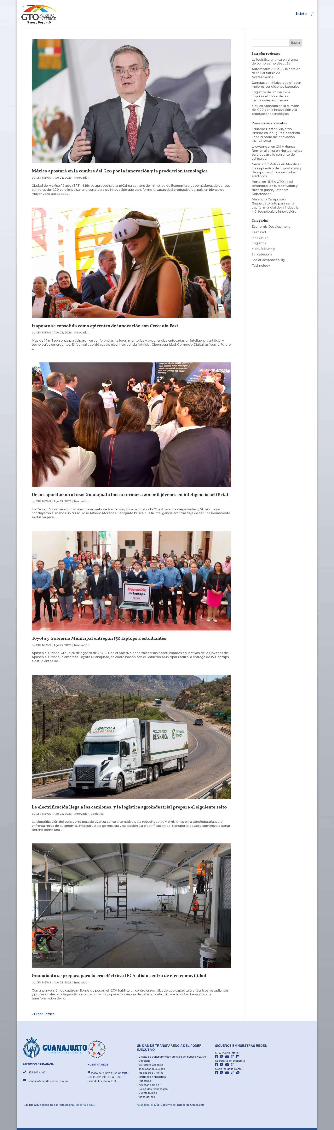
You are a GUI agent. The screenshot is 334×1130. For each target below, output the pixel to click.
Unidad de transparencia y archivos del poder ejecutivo (172, 1056)
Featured (259, 232)
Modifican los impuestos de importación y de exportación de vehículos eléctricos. (277, 170)
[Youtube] (228, 1056)
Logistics (97, 813)
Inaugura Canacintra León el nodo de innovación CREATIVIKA (276, 137)
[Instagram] (233, 1056)
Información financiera (152, 1076)
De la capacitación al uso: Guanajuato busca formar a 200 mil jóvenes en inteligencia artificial (130, 495)
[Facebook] (217, 1056)
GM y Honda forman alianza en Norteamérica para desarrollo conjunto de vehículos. (277, 152)
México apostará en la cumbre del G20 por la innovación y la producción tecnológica (120, 171)
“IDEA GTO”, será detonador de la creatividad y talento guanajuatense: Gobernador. (275, 188)
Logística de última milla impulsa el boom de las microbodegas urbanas (271, 96)
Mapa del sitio (147, 1096)
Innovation (81, 177)
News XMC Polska (266, 164)
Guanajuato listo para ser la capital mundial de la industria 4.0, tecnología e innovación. (275, 207)
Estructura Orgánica (151, 1064)
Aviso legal (144, 1104)
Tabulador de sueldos (152, 1068)
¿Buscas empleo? (150, 1084)
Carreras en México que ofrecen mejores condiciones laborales (276, 85)
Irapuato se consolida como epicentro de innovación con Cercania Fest (105, 326)
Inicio (301, 15)
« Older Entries (43, 1014)
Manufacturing (263, 249)
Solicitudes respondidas (153, 1088)
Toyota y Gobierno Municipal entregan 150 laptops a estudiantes (99, 638)
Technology (261, 265)
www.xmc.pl (261, 146)
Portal (256, 182)
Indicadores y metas (151, 1072)
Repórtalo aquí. (85, 1104)
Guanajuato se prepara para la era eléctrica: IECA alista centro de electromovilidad (119, 976)
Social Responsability (268, 260)
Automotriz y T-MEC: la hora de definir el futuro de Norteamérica (276, 73)
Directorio (144, 1060)
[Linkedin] (238, 1056)
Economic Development (271, 226)
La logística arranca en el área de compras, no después (275, 61)
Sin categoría (262, 254)
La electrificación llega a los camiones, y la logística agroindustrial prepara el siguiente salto (129, 807)
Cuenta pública (148, 1092)
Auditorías (145, 1080)
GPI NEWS (43, 177)
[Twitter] (222, 1056)
